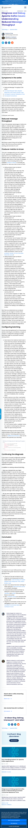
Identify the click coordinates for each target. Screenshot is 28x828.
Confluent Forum (8, 607)
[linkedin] (9, 43)
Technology (5, 29)
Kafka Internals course (19, 586)
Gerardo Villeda (6, 771)
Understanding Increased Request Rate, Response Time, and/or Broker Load (14, 581)
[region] (14, 818)
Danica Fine (9, 33)
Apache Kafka (13, 29)
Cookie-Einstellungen (14, 826)
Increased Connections (10, 96)
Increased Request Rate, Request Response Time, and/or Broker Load (13, 91)
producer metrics (11, 162)
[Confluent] (6, 8)
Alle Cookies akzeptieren (14, 820)
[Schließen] (25, 809)
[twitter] (3, 43)
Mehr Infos (15, 4)
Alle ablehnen (14, 823)
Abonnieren (14, 740)
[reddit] (12, 43)
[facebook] (6, 43)
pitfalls (13, 593)
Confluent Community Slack (11, 605)
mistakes (6, 593)
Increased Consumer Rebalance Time (14, 94)
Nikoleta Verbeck (10, 37)
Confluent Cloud (11, 596)
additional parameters (14, 436)
